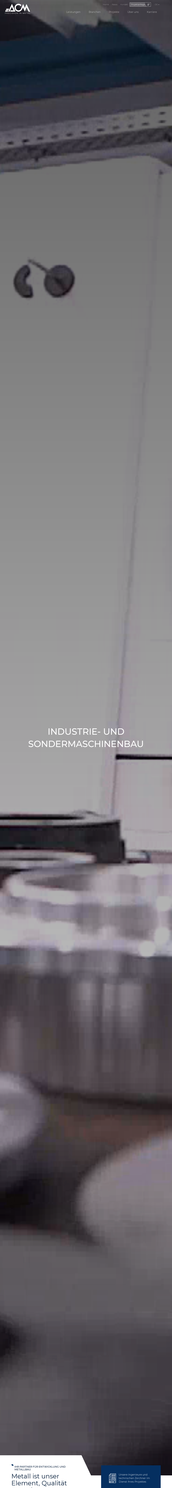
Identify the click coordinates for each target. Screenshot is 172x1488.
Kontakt (124, 4)
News (114, 4)
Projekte (114, 11)
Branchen (95, 11)
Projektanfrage (138, 4)
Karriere (152, 11)
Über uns (133, 11)
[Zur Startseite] (17, 9)
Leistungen (73, 11)
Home (106, 4)
